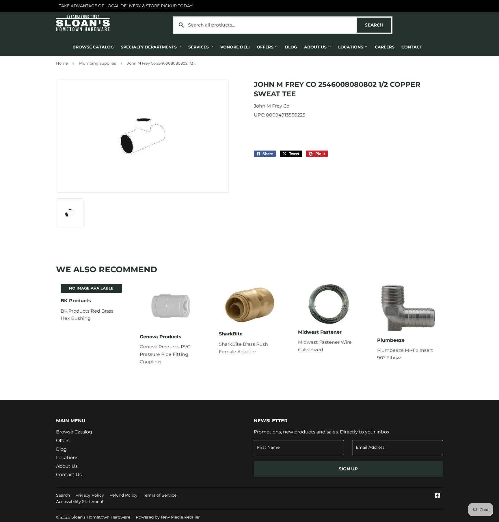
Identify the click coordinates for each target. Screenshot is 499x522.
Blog (291, 47)
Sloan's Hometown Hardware (100, 517)
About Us (316, 47)
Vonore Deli (235, 47)
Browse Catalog (93, 47)
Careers (384, 47)
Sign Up (348, 469)
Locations (351, 47)
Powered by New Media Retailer (168, 517)
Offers (266, 47)
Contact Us (69, 474)
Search (378, 25)
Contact (411, 47)
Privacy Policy (89, 495)
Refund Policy (123, 495)
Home (62, 63)
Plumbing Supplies (97, 63)
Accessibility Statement (80, 501)
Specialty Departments (149, 47)
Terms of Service (159, 495)
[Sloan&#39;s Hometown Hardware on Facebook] (437, 496)
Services (199, 47)
